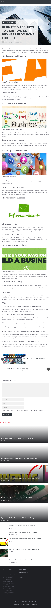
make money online (9, 22)
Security (21, 577)
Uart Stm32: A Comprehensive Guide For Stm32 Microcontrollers (20, 498)
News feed (16, 604)
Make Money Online (23, 572)
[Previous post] (3, 359)
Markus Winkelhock (10, 42)
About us (23, 604)
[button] (49, 2)
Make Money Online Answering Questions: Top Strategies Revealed (21, 478)
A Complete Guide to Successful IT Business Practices (17, 438)
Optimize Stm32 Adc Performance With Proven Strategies (18, 518)
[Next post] (48, 369)
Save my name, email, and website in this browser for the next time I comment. (23, 410)
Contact (27, 604)
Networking (22, 574)
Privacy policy (34, 604)
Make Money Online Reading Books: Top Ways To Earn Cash (19, 458)
